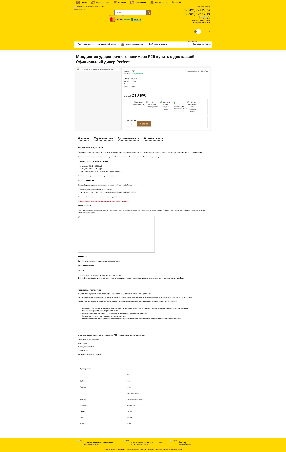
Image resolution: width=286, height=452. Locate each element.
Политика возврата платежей (136, 449)
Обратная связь (176, 449)
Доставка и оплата (128, 138)
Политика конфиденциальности (159, 449)
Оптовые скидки (153, 138)
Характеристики (103, 138)
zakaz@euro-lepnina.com (201, 23)
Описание (83, 138)
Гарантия (121, 449)
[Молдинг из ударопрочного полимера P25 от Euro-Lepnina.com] (98, 69)
